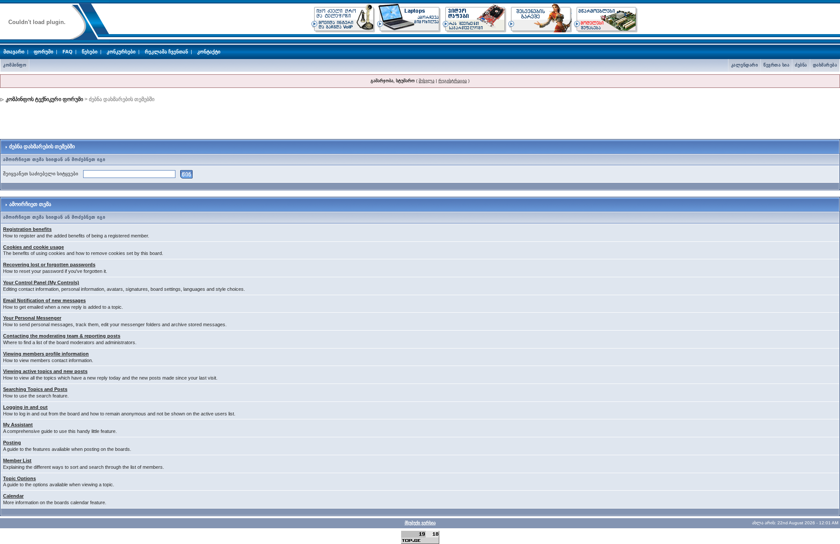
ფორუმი (43, 51)
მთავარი (14, 51)
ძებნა (801, 65)
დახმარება (825, 65)
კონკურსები (121, 51)
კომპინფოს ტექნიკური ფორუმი (44, 99)
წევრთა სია (776, 65)
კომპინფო (14, 65)
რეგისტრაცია (452, 80)
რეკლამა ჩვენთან (166, 51)
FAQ (68, 51)
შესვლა (426, 80)
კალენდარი (744, 65)
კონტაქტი (208, 51)
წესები (90, 51)
